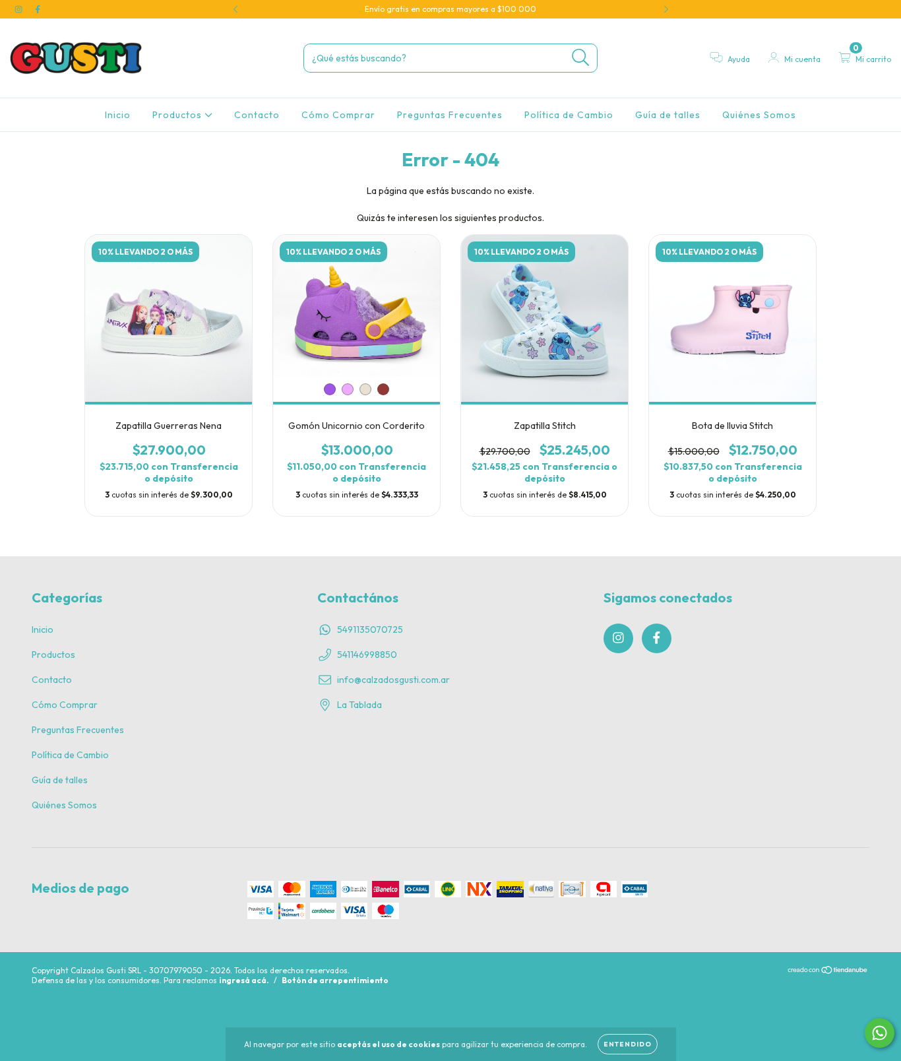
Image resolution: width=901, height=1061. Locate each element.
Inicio (118, 115)
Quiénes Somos (759, 115)
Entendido (628, 1044)
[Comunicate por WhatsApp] (879, 1033)
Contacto (257, 115)
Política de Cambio (568, 115)
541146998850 (367, 654)
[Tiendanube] (828, 971)
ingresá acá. (244, 980)
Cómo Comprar (338, 115)
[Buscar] (580, 57)
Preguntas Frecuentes (450, 115)
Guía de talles (667, 115)
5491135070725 (370, 629)
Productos (178, 115)
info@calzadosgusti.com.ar (393, 680)
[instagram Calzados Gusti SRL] (19, 9)
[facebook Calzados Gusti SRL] (37, 9)
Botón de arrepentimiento (335, 980)
